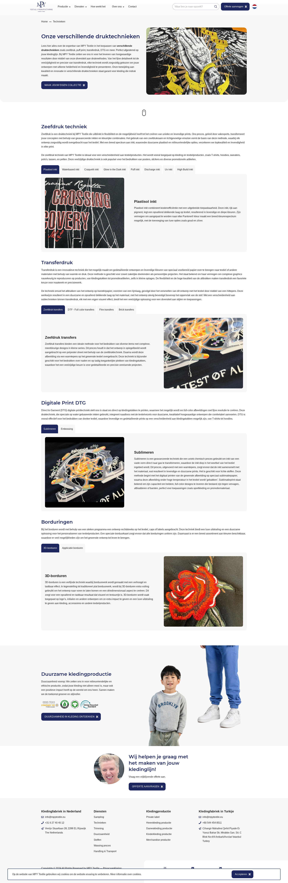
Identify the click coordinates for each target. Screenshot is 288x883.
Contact (132, 6)
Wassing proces (102, 845)
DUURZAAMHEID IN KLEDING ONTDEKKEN (69, 716)
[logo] (41, 7)
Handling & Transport (105, 851)
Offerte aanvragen (233, 6)
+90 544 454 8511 (212, 822)
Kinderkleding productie (159, 834)
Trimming (99, 828)
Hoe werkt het (98, 6)
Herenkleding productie (158, 822)
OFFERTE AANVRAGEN (145, 786)
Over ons (117, 6)
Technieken (100, 822)
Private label (153, 817)
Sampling (99, 817)
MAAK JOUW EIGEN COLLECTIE (63, 85)
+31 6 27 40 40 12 (54, 822)
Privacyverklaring (112, 868)
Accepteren (241, 874)
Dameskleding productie (159, 828)
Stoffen (97, 840)
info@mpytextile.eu (55, 817)
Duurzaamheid (102, 834)
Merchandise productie (158, 840)
